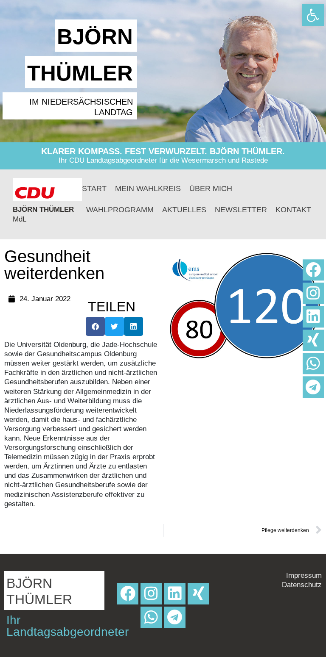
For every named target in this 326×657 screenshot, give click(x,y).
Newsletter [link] (241, 209)
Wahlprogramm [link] (120, 209)
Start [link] (94, 188)
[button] (95, 326)
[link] (313, 15)
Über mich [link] (210, 188)
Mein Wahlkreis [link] (148, 188)
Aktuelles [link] (184, 209)
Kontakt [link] (293, 209)
